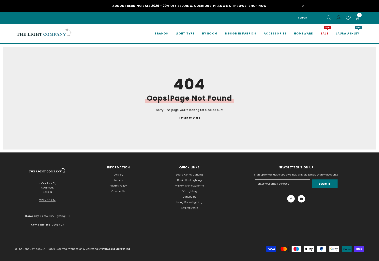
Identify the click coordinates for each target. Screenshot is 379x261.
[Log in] (339, 18)
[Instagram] (301, 198)
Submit (325, 184)
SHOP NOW (258, 6)
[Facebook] (291, 198)
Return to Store (189, 117)
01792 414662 (47, 199)
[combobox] (311, 18)
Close (303, 6)
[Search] (315, 18)
